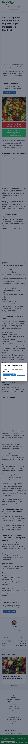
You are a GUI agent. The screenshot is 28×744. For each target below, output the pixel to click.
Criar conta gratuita (9, 375)
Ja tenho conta (21, 375)
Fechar (5, 378)
